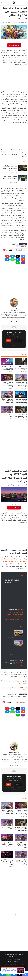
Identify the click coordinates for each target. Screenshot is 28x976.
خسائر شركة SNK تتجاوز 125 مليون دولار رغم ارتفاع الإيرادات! (21, 368)
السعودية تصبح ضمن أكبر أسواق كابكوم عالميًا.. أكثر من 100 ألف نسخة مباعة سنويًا (10, 168)
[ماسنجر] (17, 259)
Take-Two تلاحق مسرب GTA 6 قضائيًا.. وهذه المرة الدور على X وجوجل (21, 416)
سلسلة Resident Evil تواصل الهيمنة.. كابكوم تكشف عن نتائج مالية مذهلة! (10, 178)
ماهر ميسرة (14, 308)
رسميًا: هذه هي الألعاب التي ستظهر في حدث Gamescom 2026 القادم (7, 368)
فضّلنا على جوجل (13, 45)
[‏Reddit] (23, 259)
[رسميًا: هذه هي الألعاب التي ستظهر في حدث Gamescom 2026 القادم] (7, 361)
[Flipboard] (7, 250)
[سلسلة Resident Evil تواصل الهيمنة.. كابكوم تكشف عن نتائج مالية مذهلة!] (22, 178)
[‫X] (17, 256)
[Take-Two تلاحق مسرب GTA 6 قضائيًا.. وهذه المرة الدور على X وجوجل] (21, 409)
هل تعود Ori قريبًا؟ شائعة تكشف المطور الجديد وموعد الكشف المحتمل (21, 400)
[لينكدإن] (12, 256)
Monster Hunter (7, 152)
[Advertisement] (14, 79)
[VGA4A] (14, 2)
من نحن (18, 956)
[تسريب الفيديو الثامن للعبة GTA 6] (7, 409)
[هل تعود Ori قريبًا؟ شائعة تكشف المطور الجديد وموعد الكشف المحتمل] (21, 394)
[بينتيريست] (7, 256)
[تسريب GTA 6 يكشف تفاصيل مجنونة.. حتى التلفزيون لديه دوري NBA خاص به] (7, 377)
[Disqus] (14, 443)
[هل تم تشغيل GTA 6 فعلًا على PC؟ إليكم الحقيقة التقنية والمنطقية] (7, 394)
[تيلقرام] (7, 259)
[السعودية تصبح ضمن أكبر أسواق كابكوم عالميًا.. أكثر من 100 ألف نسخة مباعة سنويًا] (22, 168)
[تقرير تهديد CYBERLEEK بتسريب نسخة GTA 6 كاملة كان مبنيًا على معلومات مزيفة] (21, 377)
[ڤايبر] (23, 262)
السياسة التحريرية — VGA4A (14, 959)
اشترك (8, 340)
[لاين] (17, 262)
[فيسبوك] (23, 256)
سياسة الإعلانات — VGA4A (14, 961)
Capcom (16, 50)
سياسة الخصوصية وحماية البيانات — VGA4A (14, 964)
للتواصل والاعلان (11, 956)
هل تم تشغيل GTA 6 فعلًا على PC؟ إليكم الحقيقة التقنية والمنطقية (7, 400)
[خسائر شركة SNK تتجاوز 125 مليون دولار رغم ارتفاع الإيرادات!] (21, 361)
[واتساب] (12, 259)
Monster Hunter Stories (21, 246)
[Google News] (20, 250)
